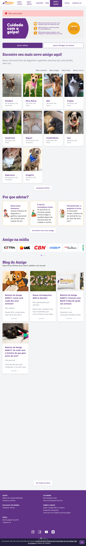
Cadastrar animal (9, 508)
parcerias (39, 3)
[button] (41, 255)
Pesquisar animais (9, 500)
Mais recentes (41, 70)
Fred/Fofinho (52, 138)
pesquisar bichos (43, 188)
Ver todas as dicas (43, 483)
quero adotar (29, 3)
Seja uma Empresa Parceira (53, 500)
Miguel (29, 138)
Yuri (69, 138)
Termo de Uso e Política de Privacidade (56, 513)
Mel (48, 101)
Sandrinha (10, 138)
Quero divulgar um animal (63, 45)
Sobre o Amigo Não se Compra (54, 508)
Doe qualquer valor (50, 498)
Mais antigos (54, 70)
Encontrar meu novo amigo (43, 230)
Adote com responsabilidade (13, 498)
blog (47, 3)
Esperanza (10, 175)
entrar (67, 3)
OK (82, 542)
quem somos (19, 3)
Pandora (9, 101)
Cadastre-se (7, 522)
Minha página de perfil (11, 520)
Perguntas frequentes (51, 510)
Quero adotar (22, 45)
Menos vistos (78, 70)
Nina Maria (31, 101)
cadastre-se (76, 3)
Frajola (70, 101)
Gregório (30, 175)
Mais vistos (66, 70)
